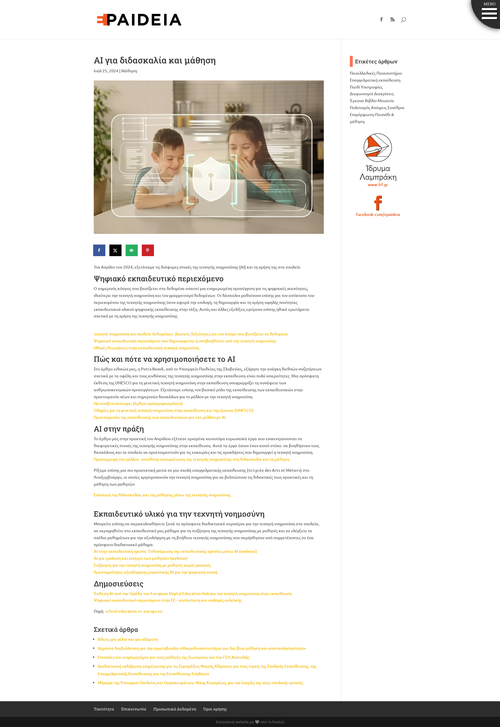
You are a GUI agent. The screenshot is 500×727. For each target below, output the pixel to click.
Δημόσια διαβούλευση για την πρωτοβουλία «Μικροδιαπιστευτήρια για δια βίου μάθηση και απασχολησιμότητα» (202, 648)
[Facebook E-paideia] (378, 205)
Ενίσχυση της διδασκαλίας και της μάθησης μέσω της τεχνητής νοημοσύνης (162, 494)
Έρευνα (357, 100)
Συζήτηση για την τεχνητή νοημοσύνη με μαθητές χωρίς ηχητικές (152, 565)
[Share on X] (116, 250)
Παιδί (355, 87)
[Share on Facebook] (99, 250)
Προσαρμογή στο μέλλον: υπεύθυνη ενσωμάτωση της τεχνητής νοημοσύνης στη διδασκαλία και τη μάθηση (191, 459)
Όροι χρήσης (215, 709)
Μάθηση (129, 71)
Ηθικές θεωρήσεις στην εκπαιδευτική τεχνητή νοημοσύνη (146, 347)
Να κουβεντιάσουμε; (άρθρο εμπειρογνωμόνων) (138, 403)
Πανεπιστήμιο (389, 73)
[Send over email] (132, 250)
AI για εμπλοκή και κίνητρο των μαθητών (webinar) (141, 558)
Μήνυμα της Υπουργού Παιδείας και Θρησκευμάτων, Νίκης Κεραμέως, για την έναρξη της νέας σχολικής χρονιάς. (201, 682)
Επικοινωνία (133, 709)
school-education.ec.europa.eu (133, 611)
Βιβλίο (371, 100)
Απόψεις (379, 107)
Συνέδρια (396, 107)
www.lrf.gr (378, 184)
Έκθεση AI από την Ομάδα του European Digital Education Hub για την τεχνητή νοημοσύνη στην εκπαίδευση (193, 593)
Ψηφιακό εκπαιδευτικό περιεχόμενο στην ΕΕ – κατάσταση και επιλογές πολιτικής (168, 600)
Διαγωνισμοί (361, 93)
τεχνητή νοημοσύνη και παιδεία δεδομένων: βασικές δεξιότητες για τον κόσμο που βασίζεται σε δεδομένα (191, 334)
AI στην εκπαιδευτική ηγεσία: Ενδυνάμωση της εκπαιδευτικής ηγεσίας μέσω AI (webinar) (175, 551)
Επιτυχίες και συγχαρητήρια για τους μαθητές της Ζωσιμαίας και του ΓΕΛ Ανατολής (173, 657)
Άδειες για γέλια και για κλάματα (128, 639)
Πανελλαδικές (363, 73)
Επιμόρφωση (362, 114)
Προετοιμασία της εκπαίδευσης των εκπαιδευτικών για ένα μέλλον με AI (160, 417)
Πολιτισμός (360, 107)
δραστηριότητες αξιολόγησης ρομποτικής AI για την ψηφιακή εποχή (155, 572)
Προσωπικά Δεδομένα (174, 709)
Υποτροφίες (372, 87)
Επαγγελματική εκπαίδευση (375, 80)
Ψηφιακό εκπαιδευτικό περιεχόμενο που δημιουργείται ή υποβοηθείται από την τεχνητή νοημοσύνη (185, 341)
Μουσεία (386, 100)
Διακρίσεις (384, 93)
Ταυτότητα (104, 709)
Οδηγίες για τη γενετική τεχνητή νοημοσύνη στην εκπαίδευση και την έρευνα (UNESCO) (173, 410)
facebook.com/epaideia (378, 214)
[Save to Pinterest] (148, 250)
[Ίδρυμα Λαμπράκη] (378, 157)
